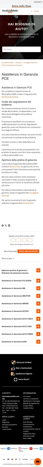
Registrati (5, 422)
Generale (18, 62)
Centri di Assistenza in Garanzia (12, 65)
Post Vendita (27, 422)
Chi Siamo (27, 396)
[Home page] (10, 11)
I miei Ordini (6, 429)
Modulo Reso (15, 166)
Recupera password (9, 425)
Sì (15, 240)
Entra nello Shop (21, 6)
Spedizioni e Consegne (31, 401)
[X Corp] (6, 226)
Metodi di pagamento (31, 403)
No (27, 240)
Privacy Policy (28, 406)
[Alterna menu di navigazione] (31, 11)
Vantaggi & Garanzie (30, 62)
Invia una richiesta (28, 251)
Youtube (35, 448)
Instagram (24, 448)
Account (5, 427)
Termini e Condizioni (30, 399)
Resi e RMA (27, 438)
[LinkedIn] (9, 226)
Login (4, 420)
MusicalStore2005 (7, 62)
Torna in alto (7, 258)
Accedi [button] (36, 11)
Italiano (37, 2)
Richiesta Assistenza (10, 97)
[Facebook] (3, 226)
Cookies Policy (28, 408)
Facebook (13, 448)
